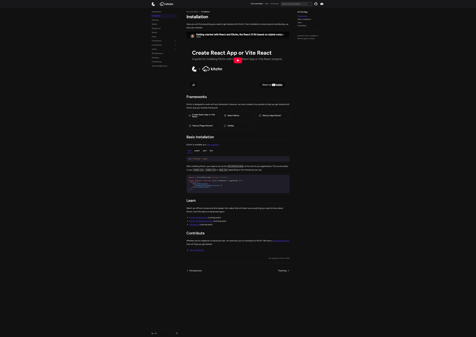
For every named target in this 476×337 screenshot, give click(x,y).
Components (157, 45)
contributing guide (281, 240)
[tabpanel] (238, 157)
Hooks (154, 49)
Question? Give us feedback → (308, 36)
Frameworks (156, 41)
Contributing (157, 62)
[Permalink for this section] (209, 96)
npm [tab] (189, 150)
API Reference (159, 53)
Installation (156, 16)
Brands (154, 33)
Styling (154, 24)
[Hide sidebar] (176, 333)
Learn (300, 22)
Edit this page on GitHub (306, 38)
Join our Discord (196, 250)
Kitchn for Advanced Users (201, 221)
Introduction (156, 12)
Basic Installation (304, 19)
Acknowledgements (159, 66)
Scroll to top (302, 41)
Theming (155, 20)
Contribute (302, 26)
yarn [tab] (205, 150)
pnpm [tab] (197, 150)
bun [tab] (211, 150)
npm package (213, 144)
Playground (156, 28)
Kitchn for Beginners (198, 217)
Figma (154, 37)
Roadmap (159, 57)
